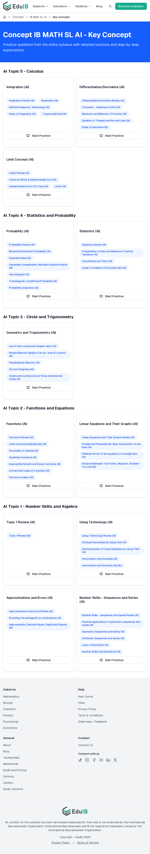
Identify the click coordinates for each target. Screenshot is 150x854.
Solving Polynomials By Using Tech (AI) (104, 542)
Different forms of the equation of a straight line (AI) (109, 455)
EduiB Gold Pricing (14, 770)
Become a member (131, 6)
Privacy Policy (87, 709)
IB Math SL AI (38, 17)
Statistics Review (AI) (94, 244)
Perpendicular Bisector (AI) (24, 362)
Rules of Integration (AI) (22, 114)
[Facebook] (94, 760)
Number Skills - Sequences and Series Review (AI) (110, 615)
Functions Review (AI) (21, 437)
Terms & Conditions (90, 715)
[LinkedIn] (108, 760)
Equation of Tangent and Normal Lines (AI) (106, 120)
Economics (10, 727)
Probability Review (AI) (22, 244)
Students (81, 6)
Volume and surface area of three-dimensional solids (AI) (35, 377)
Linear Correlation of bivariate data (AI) (104, 268)
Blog (99, 6)
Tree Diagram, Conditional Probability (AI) (33, 281)
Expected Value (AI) (20, 258)
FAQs (81, 702)
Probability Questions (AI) (23, 287)
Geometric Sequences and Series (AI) (103, 631)
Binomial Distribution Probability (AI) (30, 251)
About (7, 745)
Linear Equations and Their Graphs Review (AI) (108, 437)
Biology (8, 702)
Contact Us (85, 745)
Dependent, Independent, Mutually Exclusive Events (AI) (38, 266)
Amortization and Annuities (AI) (99, 559)
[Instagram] (87, 760)
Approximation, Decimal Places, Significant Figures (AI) (38, 626)
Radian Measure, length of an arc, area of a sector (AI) (37, 354)
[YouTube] (101, 760)
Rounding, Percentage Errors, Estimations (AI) (35, 618)
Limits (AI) (60, 186)
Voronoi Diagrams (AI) (21, 369)
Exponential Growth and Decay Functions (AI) (35, 464)
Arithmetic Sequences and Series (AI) (103, 638)
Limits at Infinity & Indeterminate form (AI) (32, 179)
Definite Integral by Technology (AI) (29, 107)
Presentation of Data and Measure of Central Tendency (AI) (107, 253)
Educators (60, 6)
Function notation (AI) (21, 477)
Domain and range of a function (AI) (29, 470)
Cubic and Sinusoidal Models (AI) (27, 444)
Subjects (39, 6)
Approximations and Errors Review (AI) (31, 611)
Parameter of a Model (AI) (23, 450)
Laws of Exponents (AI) (95, 645)
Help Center (85, 696)
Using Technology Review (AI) (99, 535)
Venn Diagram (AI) (19, 274)
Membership (10, 763)
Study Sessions (13, 789)
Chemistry (9, 709)
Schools (8, 776)
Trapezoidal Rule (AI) (54, 114)
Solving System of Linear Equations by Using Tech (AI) (110, 551)
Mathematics (11, 696)
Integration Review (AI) (22, 100)
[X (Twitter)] (115, 760)
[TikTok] (80, 760)
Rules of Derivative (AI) (95, 127)
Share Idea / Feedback (92, 721)
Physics (8, 715)
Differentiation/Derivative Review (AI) (103, 100)
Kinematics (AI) (49, 100)
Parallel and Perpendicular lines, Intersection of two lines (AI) (111, 446)
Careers (8, 782)
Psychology (11, 721)
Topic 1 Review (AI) (19, 535)
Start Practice (41, 135)
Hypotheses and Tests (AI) (97, 261)
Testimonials (11, 757)
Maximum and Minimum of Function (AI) (104, 114)
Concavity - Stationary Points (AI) (101, 107)
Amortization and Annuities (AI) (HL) (102, 565)
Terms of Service (88, 842)
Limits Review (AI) (19, 173)
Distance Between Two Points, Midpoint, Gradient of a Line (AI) (110, 465)
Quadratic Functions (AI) (23, 457)
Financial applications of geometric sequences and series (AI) (111, 623)
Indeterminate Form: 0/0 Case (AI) (28, 186)
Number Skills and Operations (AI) (101, 651)
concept (18, 17)
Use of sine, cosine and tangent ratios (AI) (32, 346)
